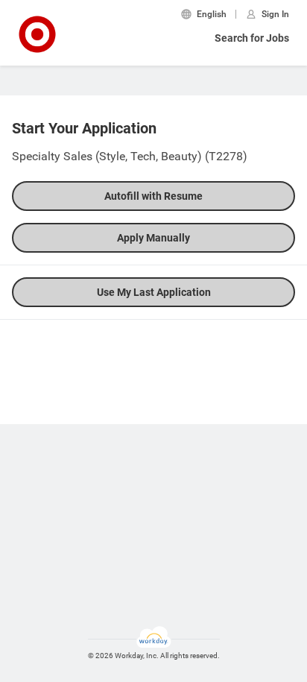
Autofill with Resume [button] (153, 196)
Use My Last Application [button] (154, 292)
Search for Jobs (252, 38)
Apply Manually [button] (153, 238)
